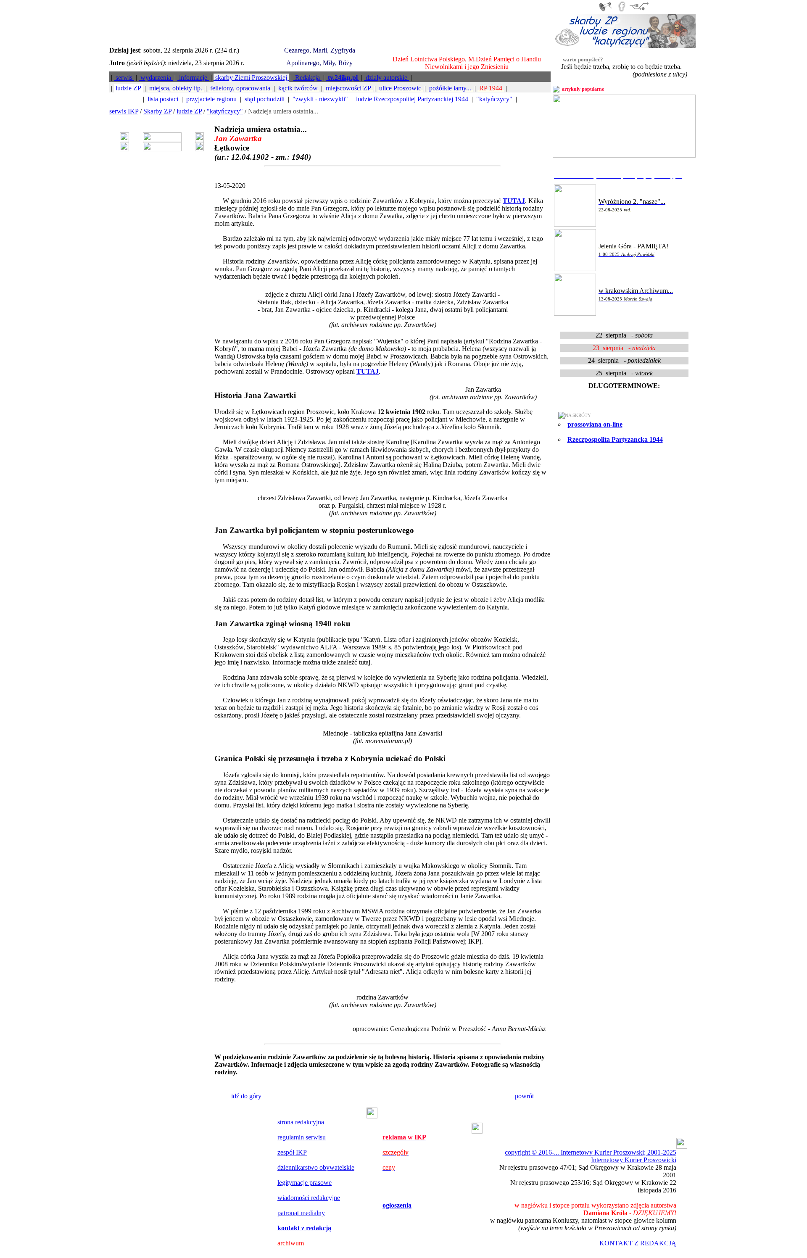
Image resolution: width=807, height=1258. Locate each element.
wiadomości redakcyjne (308, 1197)
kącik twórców (298, 88)
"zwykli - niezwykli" (320, 99)
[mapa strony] (638, 10)
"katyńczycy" (494, 99)
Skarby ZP (157, 111)
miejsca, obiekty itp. (176, 88)
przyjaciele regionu (211, 99)
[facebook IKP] (621, 10)
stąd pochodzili (264, 99)
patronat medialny (301, 1212)
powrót (524, 1096)
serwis (124, 77)
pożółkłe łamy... (450, 88)
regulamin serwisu (301, 1137)
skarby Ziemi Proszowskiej (251, 77)
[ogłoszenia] (605, 10)
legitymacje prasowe (304, 1182)
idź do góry (246, 1096)
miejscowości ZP (348, 88)
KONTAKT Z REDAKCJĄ (637, 1243)
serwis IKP (123, 111)
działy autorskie (386, 77)
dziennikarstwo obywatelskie (315, 1167)
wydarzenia (156, 77)
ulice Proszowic (400, 88)
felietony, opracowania (240, 88)
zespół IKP (292, 1152)
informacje (193, 77)
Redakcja (307, 77)
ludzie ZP (128, 88)
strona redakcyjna (300, 1122)
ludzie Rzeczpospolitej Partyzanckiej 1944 (412, 99)
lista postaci (163, 99)
